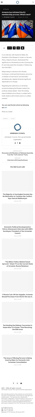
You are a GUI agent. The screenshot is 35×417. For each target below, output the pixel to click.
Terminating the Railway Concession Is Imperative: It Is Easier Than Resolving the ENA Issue (17, 327)
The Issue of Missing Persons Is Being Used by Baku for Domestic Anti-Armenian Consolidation (17, 360)
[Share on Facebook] (14, 47)
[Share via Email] (22, 47)
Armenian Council (9, 17)
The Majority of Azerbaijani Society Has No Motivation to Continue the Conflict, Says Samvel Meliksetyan (17, 196)
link (5, 107)
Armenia (5, 118)
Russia (13, 118)
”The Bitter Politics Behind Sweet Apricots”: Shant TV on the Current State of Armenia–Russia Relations (17, 264)
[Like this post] (10, 47)
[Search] (33, 2)
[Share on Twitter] (18, 47)
